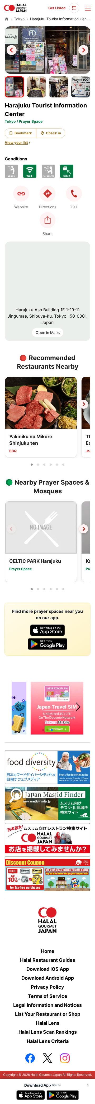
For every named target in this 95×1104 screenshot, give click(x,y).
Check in (53, 133)
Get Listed (56, 8)
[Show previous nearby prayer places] (11, 528)
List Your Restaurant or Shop (47, 1014)
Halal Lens (47, 1023)
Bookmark (23, 133)
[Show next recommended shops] (83, 404)
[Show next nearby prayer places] (83, 528)
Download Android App (47, 978)
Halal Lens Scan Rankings (47, 1032)
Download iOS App (47, 969)
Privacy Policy (47, 987)
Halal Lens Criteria (48, 1041)
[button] (74, 193)
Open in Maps (48, 332)
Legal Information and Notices (47, 1005)
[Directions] (47, 193)
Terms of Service (47, 996)
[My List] (74, 8)
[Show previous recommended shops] (11, 404)
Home (47, 951)
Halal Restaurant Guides (47, 960)
